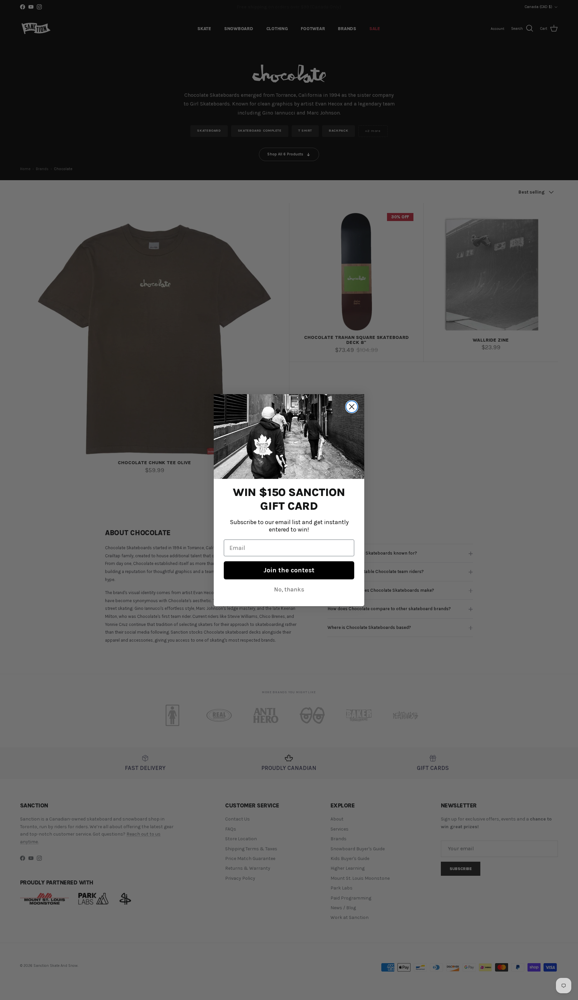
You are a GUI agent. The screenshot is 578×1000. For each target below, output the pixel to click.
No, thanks (289, 589)
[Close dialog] (352, 407)
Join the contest (289, 570)
